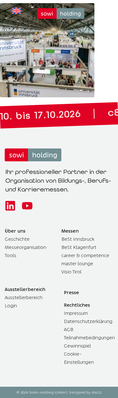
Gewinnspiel (77, 346)
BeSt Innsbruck (77, 239)
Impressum (76, 313)
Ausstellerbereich (23, 297)
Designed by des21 (85, 392)
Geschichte (17, 239)
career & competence (85, 255)
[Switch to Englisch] (16, 11)
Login (11, 306)
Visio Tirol (71, 272)
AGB (68, 329)
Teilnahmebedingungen (89, 338)
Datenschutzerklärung (88, 321)
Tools (10, 255)
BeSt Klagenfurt (78, 247)
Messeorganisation (25, 247)
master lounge (77, 263)
